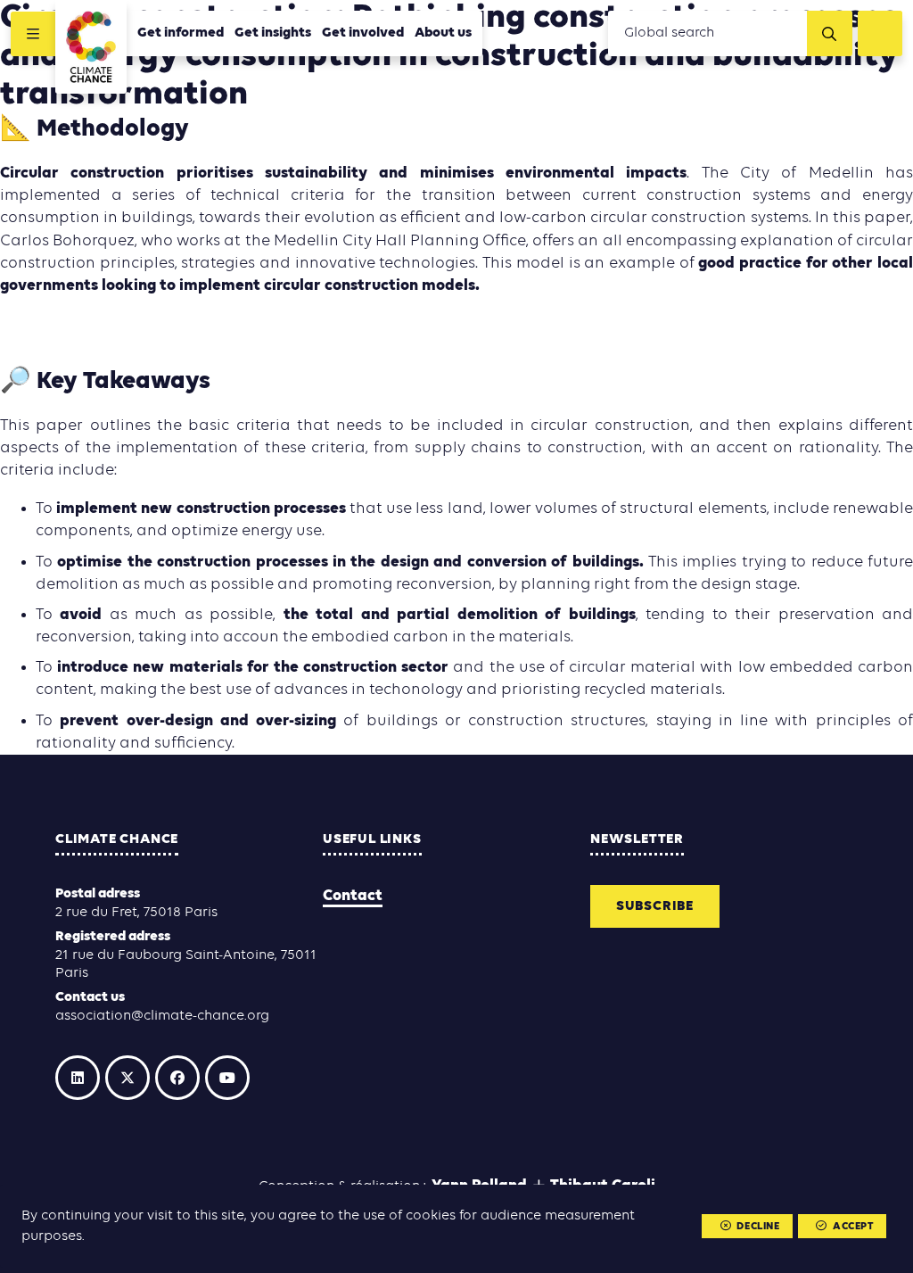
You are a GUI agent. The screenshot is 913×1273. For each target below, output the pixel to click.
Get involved (363, 33)
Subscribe (655, 906)
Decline (757, 1226)
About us (443, 33)
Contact (352, 896)
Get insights (272, 33)
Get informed (180, 33)
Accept (853, 1226)
